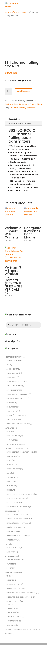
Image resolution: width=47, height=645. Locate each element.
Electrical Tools (13, 548)
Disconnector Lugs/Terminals (18, 519)
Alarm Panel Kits (13, 373)
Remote (14, 107)
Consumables (10, 511)
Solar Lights (13, 621)
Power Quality (12, 481)
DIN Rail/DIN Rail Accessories (18, 507)
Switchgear (11, 477)
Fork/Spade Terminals (15, 527)
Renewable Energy (12, 601)
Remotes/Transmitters (15, 12)
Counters (10, 580)
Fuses (9, 473)
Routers (10, 568)
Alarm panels (12, 377)
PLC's (8, 432)
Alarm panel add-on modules (18, 394)
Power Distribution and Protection (20, 452)
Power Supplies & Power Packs (18, 424)
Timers (9, 576)
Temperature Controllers (17, 589)
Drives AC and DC (13, 436)
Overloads (11, 465)
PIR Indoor (10, 403)
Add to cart (23, 91)
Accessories (12, 411)
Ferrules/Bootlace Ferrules (17, 523)
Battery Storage (15, 617)
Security (22, 107)
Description (14, 119)
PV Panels (11, 608)
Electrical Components (15, 448)
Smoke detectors (13, 420)
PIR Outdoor (11, 407)
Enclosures (11, 490)
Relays (9, 460)
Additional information (19, 123)
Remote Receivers (13, 390)
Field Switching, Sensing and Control (21, 593)
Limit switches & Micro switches (19, 597)
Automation (10, 428)
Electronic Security (13, 104)
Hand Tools (11, 552)
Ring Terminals (12, 531)
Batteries (8, 634)
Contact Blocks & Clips (16, 498)
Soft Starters (12, 440)
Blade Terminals (13, 540)
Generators (11, 625)
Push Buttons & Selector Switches (20, 494)
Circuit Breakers (13, 469)
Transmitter (32, 107)
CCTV (9, 365)
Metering (10, 486)
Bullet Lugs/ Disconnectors (18, 515)
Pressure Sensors (13, 584)
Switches (10, 564)
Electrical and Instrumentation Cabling (21, 629)
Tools (7, 544)
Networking (10, 556)
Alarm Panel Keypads (14, 386)
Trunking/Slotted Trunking (17, 536)
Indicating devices (14, 503)
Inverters (12, 612)
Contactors (12, 456)
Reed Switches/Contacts (17, 398)
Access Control (13, 369)
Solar (9, 605)
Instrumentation (12, 572)
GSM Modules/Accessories (17, 382)
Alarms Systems (13, 360)
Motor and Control (14, 444)
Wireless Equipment (14, 560)
